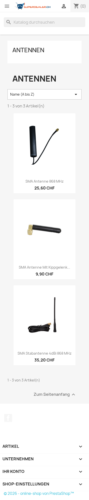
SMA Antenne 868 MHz (44, 181)
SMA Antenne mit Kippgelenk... (44, 267)
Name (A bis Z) (44, 94)
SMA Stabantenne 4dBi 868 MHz (44, 353)
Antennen (28, 50)
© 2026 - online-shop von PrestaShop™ (39, 493)
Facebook (8, 418)
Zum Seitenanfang (55, 395)
